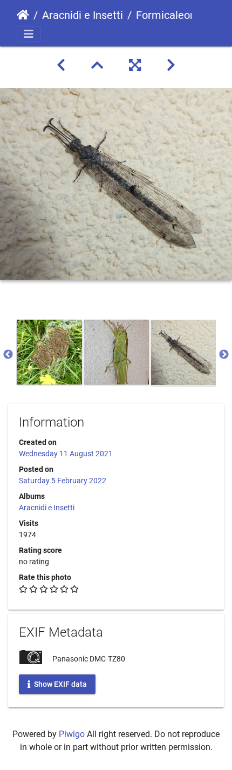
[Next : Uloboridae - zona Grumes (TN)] (171, 65)
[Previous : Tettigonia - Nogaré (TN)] (61, 65)
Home (23, 15)
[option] (49, 352)
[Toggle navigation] (28, 34)
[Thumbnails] (97, 65)
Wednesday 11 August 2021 (66, 453)
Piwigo (72, 734)
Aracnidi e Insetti (82, 15)
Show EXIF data (59, 683)
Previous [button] (8, 354)
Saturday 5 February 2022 (62, 480)
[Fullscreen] (135, 65)
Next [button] (224, 354)
